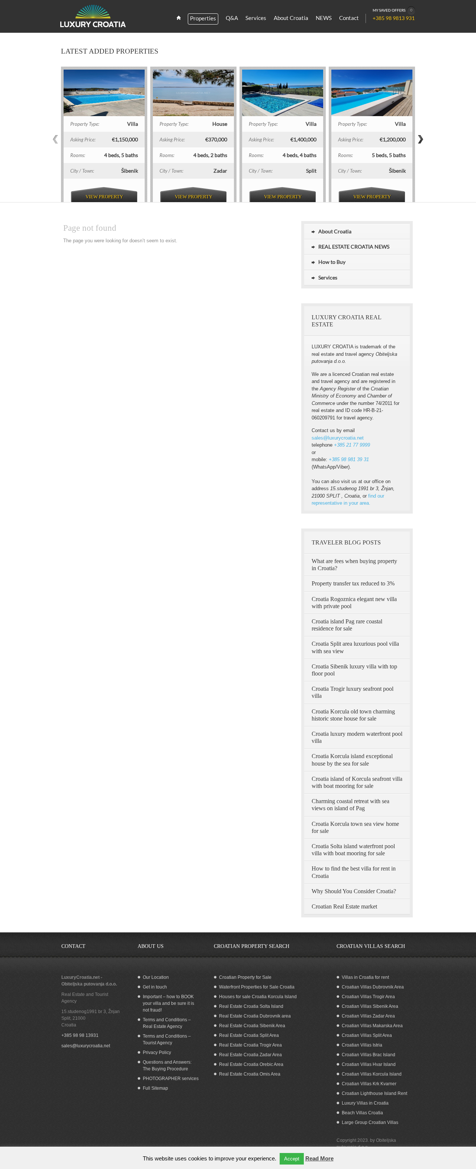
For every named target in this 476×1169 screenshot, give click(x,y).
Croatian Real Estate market (344, 906)
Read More (319, 1158)
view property (104, 196)
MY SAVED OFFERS (392, 10)
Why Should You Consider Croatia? (354, 891)
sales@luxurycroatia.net (338, 438)
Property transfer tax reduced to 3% (353, 583)
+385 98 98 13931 (80, 1035)
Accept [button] (291, 1159)
